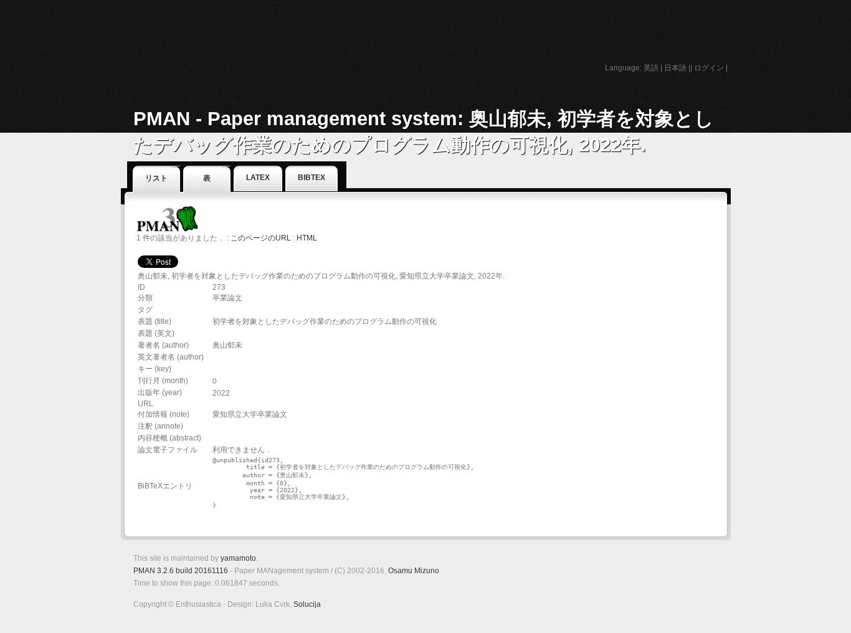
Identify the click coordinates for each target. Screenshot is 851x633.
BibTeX (311, 177)
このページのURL (261, 238)
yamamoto (238, 558)
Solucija (307, 604)
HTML (307, 238)
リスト (156, 178)
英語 (651, 68)
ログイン (709, 68)
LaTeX (258, 177)
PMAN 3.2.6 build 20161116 (180, 570)
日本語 (675, 68)
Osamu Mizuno (413, 570)
